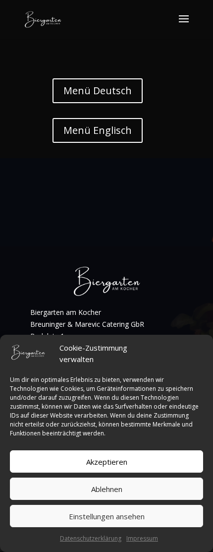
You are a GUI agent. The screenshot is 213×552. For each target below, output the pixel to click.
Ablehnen (106, 489)
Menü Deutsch (97, 90)
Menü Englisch (97, 130)
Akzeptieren (106, 462)
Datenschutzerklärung (90, 538)
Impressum (142, 538)
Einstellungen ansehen (107, 516)
